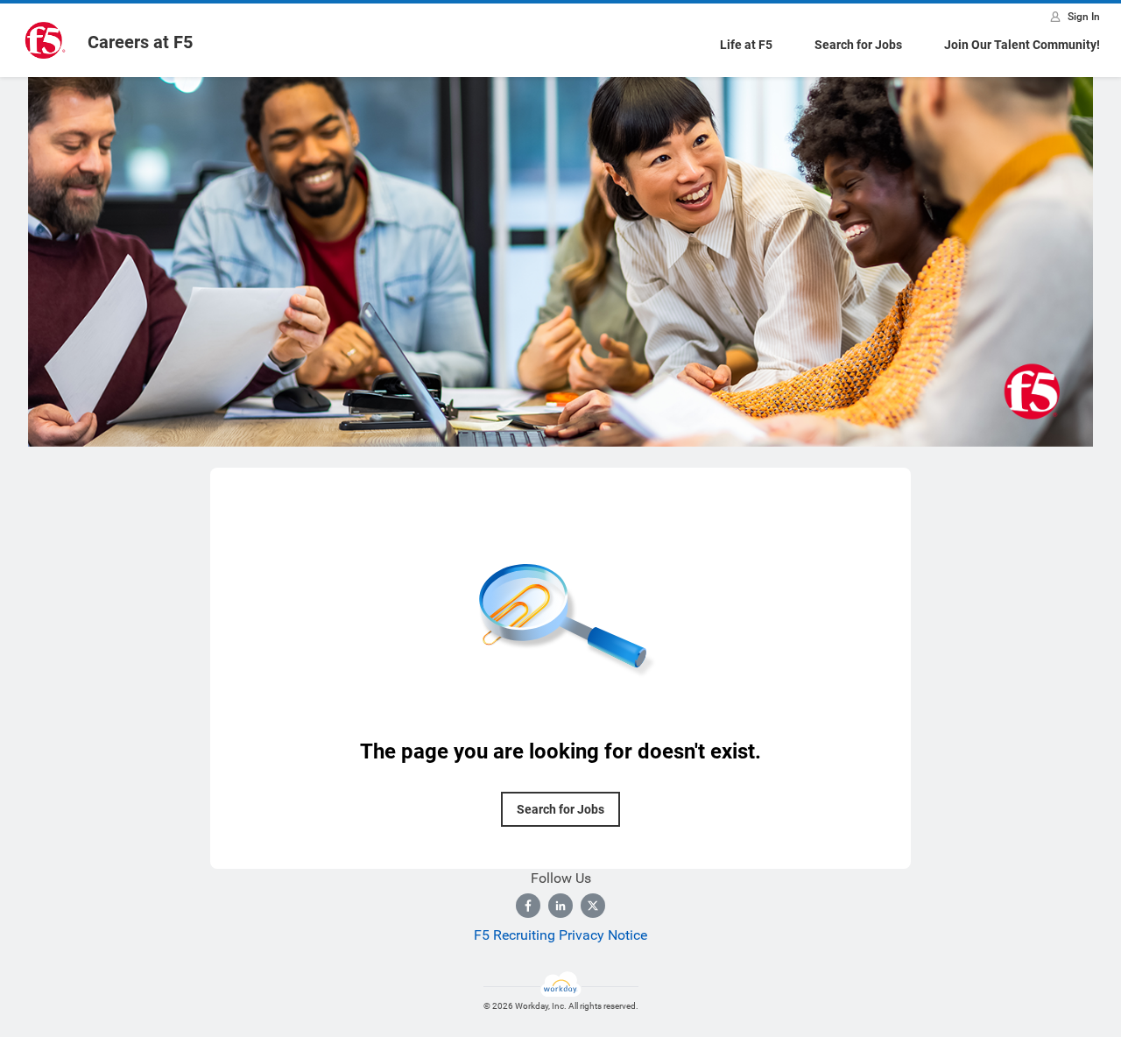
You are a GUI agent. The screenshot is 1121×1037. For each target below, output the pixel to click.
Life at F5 (746, 45)
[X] (593, 905)
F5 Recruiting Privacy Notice (560, 935)
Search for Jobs (858, 45)
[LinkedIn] (560, 905)
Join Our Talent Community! (1022, 45)
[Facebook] (528, 905)
